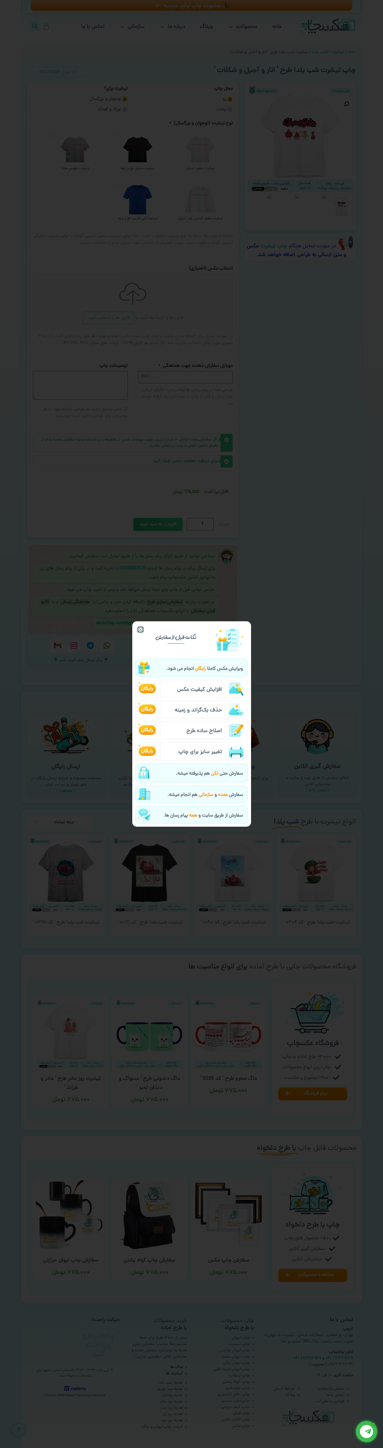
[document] (191, 724)
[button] (140, 629)
